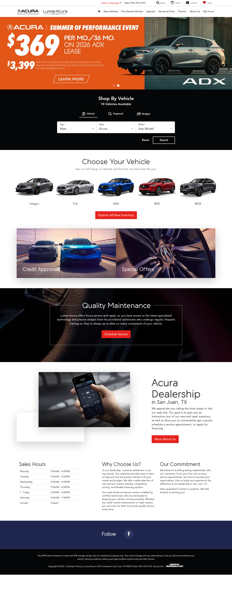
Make (101, 124)
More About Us (165, 439)
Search (164, 140)
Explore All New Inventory (116, 215)
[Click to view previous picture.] (17, 53)
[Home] (99, 11)
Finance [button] (182, 11)
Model (141, 124)
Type (62, 124)
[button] (114, 85)
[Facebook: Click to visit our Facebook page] (129, 534)
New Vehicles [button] (111, 11)
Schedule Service (116, 334)
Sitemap (70, 566)
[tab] (88, 114)
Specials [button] (150, 11)
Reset (145, 140)
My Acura (208, 11)
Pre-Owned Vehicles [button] (132, 11)
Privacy (79, 566)
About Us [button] (195, 11)
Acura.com (159, 566)
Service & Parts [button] (166, 11)
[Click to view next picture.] (214, 53)
